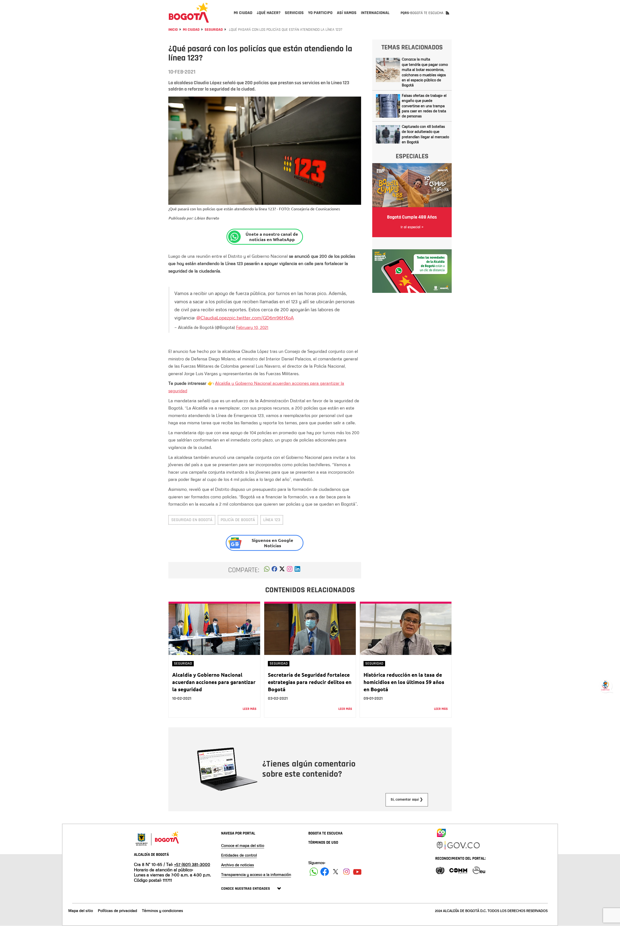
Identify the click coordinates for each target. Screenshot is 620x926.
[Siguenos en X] (335, 871)
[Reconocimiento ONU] (440, 870)
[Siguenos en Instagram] (346, 871)
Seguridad (214, 29)
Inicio (173, 29)
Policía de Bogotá (238, 520)
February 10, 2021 (252, 327)
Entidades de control (239, 855)
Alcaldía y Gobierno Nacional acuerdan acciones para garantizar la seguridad (214, 681)
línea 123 (271, 520)
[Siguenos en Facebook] (314, 871)
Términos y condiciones (162, 910)
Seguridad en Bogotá (191, 520)
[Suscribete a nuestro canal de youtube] (357, 871)
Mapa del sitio (80, 910)
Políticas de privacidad (117, 910)
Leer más (249, 709)
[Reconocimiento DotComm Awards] (458, 870)
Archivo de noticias (237, 864)
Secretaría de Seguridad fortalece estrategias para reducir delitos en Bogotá (309, 681)
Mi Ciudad (191, 29)
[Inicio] (188, 12)
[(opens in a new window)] (290, 570)
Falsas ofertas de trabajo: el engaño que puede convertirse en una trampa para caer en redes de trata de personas (424, 105)
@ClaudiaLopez (212, 317)
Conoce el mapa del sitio (242, 845)
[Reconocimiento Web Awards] (479, 870)
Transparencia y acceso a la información (256, 874)
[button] (267, 570)
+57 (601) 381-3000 (192, 864)
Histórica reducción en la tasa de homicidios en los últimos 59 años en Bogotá (404, 681)
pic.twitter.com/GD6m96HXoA (261, 317)
